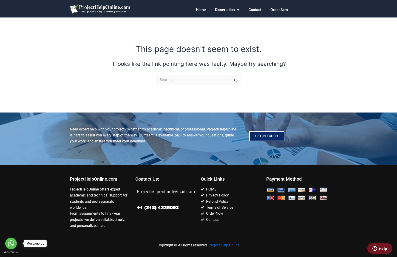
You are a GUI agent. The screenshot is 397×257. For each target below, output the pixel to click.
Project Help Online (224, 245)
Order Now (279, 10)
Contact (255, 10)
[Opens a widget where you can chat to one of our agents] (379, 249)
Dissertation (225, 10)
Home (201, 10)
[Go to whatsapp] (11, 243)
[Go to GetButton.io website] (11, 252)
